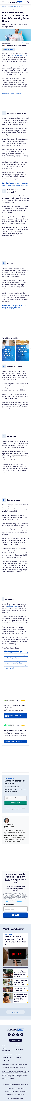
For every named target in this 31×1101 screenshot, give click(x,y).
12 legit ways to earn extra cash (12, 93)
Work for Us (19, 1049)
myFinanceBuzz (6, 1061)
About (3, 1045)
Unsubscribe (21, 1094)
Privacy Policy (20, 1088)
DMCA (15, 1094)
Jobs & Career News (18, 9)
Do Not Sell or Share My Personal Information (15, 1091)
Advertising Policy (12, 1088)
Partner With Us (6, 1057)
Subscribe (18, 1057)
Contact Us (19, 1054)
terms (18, 809)
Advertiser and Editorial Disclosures (12, 6)
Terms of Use (10, 1094)
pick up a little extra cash (20, 55)
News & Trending (6, 9)
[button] (3, 2)
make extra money (13, 606)
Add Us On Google (9, 49)
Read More (15, 1012)
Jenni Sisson (9, 827)
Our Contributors (7, 1054)
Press (17, 1045)
